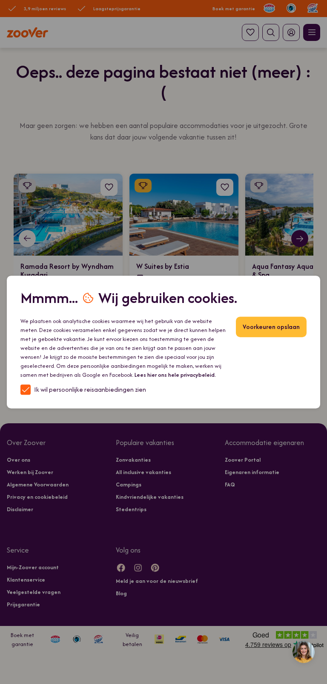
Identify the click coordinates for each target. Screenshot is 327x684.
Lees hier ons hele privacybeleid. (175, 375)
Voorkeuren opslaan (271, 326)
